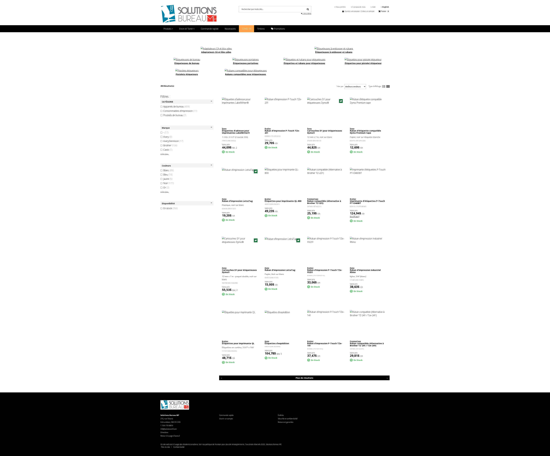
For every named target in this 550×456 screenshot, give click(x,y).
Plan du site (165, 447)
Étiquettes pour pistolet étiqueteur (363, 63)
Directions (164, 432)
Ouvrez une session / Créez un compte (359, 11)
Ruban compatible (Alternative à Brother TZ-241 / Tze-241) (367, 344)
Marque (166, 127)
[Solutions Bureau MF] (189, 13)
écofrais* (355, 216)
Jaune (167, 178)
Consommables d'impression (180, 110)
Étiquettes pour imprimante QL (238, 343)
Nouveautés (230, 28)
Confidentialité (178, 447)
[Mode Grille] (388, 86)
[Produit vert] (341, 100)
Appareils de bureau (176, 106)
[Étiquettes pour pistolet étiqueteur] (363, 59)
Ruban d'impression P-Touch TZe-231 (282, 131)
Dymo (224, 129)
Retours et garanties (285, 422)
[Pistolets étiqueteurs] (187, 70)
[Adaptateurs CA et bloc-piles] (216, 48)
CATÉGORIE (167, 101)
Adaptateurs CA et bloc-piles (216, 52)
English (385, 7)
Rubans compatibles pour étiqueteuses (245, 74)
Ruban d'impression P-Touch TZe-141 (324, 344)
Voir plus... (164, 154)
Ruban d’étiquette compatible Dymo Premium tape (365, 131)
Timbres (261, 28)
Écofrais (281, 415)
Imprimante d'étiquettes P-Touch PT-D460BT (367, 202)
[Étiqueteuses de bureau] (187, 59)
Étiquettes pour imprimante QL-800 (283, 201)
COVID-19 (246, 28)
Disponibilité (168, 203)
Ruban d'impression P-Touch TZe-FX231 (324, 271)
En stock (170, 208)
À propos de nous (358, 7)
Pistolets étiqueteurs (187, 74)
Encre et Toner (186, 28)
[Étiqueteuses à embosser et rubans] (334, 48)
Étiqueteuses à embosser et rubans (333, 52)
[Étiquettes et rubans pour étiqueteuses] (304, 59)
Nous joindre (341, 7)
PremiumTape (312, 199)
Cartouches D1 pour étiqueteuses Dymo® (324, 131)
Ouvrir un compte (226, 418)
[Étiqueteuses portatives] (245, 59)
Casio (167, 149)
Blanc (168, 170)
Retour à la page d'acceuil (170, 436)
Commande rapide (209, 28)
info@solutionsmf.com (168, 429)
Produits (168, 28)
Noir (168, 183)
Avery (167, 136)
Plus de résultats (304, 378)
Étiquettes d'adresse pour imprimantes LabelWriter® (236, 131)
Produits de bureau (174, 115)
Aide (374, 7)
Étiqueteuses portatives (245, 63)
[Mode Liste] (383, 86)
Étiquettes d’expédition (277, 343)
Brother (170, 145)
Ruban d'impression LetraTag (237, 201)
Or (166, 187)
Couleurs (166, 165)
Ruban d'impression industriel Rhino (365, 271)
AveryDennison (173, 141)
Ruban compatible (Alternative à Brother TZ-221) (324, 202)
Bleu (167, 174)
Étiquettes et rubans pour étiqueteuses (304, 63)
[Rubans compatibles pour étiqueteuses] (246, 70)
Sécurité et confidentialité (287, 418)
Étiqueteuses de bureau (186, 63)
